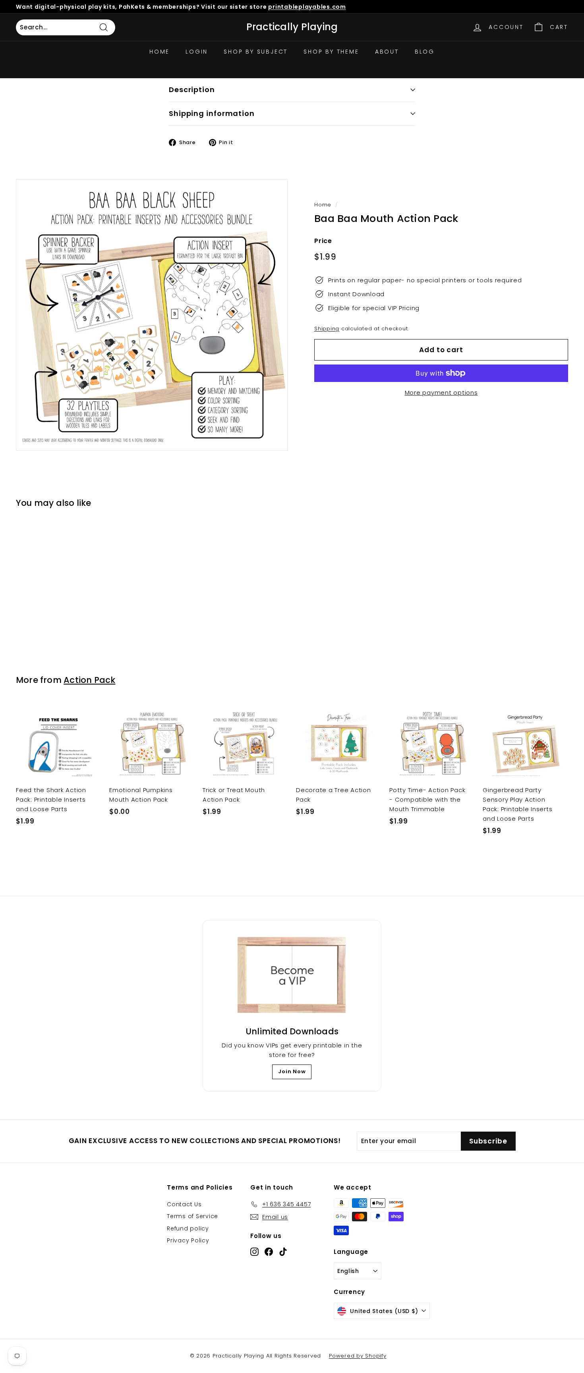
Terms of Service (192, 1216)
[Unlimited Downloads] (292, 975)
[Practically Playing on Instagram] (254, 1251)
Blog (425, 52)
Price (323, 240)
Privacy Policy (188, 1240)
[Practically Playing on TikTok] (283, 1251)
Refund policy (188, 1228)
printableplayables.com (307, 7)
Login (197, 52)
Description (192, 89)
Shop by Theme (331, 52)
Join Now (292, 1071)
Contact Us (184, 1204)
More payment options (441, 392)
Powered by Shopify (358, 1356)
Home (159, 52)
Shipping (326, 328)
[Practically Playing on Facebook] (269, 1251)
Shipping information (212, 113)
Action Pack (89, 680)
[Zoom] (151, 314)
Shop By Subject (256, 52)
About (387, 52)
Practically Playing (292, 27)
